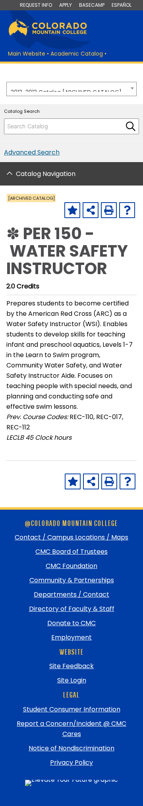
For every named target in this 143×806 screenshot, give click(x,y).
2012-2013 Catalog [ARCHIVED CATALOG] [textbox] (66, 90)
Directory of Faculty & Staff (71, 608)
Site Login (71, 680)
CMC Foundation (71, 565)
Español (121, 5)
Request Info (36, 5)
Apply (65, 5)
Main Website (26, 54)
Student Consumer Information (71, 709)
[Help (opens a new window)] (127, 210)
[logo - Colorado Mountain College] (47, 34)
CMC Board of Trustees (71, 551)
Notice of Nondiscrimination (71, 748)
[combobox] (71, 89)
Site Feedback (71, 666)
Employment (71, 637)
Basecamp (91, 5)
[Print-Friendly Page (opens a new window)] (109, 210)
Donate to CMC (71, 623)
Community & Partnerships (71, 580)
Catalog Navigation (45, 173)
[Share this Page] (91, 210)
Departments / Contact (71, 594)
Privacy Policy (71, 762)
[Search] (130, 126)
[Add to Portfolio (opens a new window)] (72, 210)
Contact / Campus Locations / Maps (71, 537)
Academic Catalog (76, 54)
